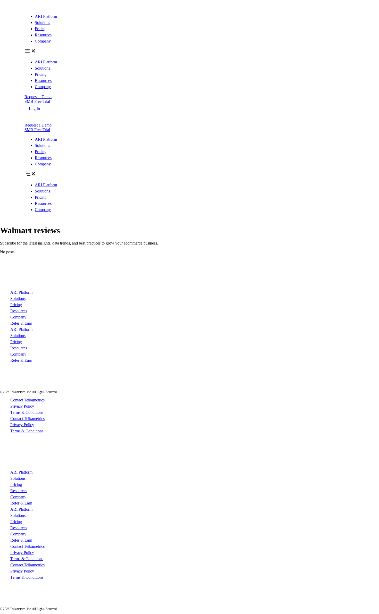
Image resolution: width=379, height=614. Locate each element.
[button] (189, 51)
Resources (43, 35)
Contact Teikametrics (27, 400)
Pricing (40, 29)
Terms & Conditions (26, 412)
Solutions (42, 22)
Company (43, 41)
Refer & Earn (21, 323)
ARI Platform (46, 16)
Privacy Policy (22, 406)
